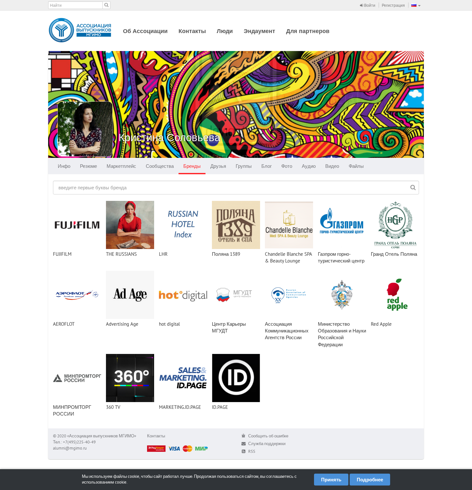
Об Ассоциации (145, 31)
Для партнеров (307, 31)
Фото (286, 166)
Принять (331, 480)
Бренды (192, 166)
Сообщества (160, 166)
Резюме (88, 166)
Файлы (356, 166)
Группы (244, 166)
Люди (225, 31)
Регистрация (393, 5)
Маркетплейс (121, 166)
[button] (416, 5)
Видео (332, 166)
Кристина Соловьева (169, 137)
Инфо (64, 166)
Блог (266, 166)
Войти (369, 5)
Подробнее (370, 480)
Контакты (192, 31)
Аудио (309, 166)
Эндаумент (259, 31)
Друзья (218, 166)
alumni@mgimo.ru (70, 448)
